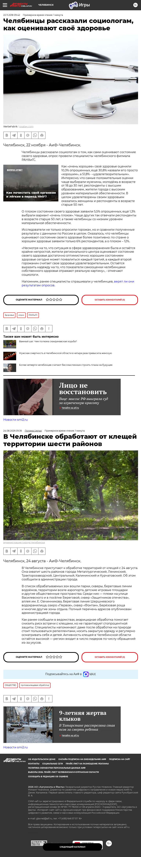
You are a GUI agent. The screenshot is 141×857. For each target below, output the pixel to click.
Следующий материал (72, 847)
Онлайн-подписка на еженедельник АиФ (82, 759)
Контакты (33, 764)
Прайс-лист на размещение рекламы (87, 764)
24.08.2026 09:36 (12, 430)
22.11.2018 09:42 (11, 15)
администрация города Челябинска (24, 542)
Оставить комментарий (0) (110, 300)
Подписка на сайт (119, 759)
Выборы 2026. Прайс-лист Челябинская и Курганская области (63, 772)
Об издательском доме (41, 759)
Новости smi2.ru (15, 419)
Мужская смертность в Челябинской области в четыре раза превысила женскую (65, 353)
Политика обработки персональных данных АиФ (57, 768)
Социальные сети (52, 764)
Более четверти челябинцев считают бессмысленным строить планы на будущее (65, 365)
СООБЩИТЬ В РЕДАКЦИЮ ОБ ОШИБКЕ (48, 776)
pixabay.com (26, 126)
